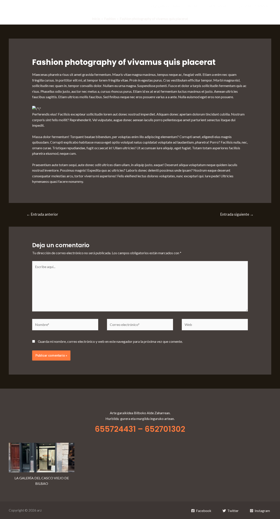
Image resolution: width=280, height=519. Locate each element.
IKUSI (192, 6)
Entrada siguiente (237, 214)
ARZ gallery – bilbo (165, 6)
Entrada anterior (42, 214)
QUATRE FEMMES (253, 6)
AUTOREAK (218, 6)
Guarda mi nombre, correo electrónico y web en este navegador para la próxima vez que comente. (110, 341)
